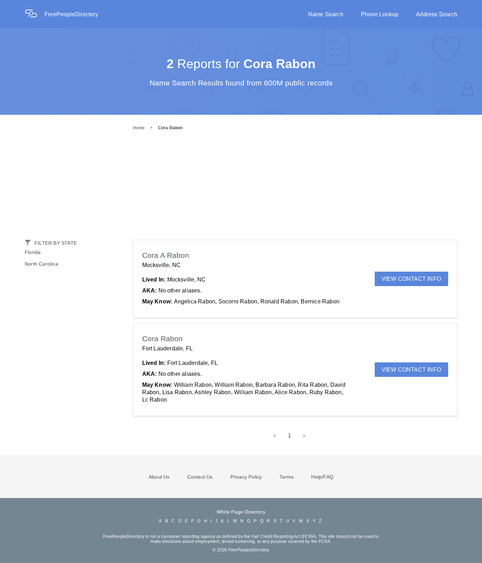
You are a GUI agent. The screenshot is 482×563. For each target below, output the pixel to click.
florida (33, 252)
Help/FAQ (322, 477)
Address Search (436, 14)
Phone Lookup (379, 14)
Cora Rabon (170, 127)
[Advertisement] (241, 186)
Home (139, 127)
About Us (159, 477)
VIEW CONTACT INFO (411, 279)
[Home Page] (34, 14)
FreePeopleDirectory (71, 14)
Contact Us (200, 477)
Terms (286, 477)
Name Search (325, 14)
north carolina (41, 264)
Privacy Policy (246, 477)
